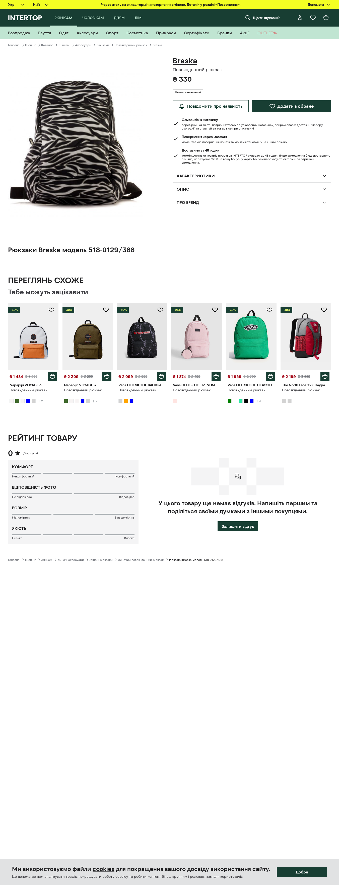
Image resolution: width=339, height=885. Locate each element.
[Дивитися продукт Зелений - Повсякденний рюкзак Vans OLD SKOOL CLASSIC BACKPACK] (251, 336)
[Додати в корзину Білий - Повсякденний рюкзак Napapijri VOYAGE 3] (52, 376)
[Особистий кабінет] (300, 18)
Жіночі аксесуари (71, 559)
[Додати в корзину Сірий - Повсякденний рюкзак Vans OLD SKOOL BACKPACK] (161, 376)
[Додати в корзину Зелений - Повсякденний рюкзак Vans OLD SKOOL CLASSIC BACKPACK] (270, 376)
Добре (302, 872)
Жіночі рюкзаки (100, 559)
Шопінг (30, 45)
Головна (14, 45)
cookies (103, 869)
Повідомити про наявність (215, 106)
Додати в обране (295, 106)
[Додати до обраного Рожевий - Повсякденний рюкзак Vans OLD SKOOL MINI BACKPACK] (215, 310)
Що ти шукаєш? (266, 18)
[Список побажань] (313, 18)
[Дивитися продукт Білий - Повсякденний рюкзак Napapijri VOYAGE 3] (33, 336)
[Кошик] (326, 18)
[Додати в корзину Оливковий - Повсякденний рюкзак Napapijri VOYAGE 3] (106, 376)
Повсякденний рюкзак (130, 45)
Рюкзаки (103, 45)
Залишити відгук (238, 526)
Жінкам (64, 45)
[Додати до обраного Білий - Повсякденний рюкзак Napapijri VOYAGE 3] (51, 310)
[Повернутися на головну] (25, 17)
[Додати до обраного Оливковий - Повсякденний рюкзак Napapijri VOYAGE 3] (106, 310)
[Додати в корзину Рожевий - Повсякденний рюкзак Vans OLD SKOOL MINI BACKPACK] (216, 376)
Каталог (47, 45)
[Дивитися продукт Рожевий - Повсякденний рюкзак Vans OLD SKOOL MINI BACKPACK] (196, 336)
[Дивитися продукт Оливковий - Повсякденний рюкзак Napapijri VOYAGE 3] (87, 336)
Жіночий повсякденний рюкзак (141, 559)
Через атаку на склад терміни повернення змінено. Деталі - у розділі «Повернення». (171, 4)
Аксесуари (83, 45)
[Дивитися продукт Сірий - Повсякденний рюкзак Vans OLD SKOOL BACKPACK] (142, 336)
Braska (157, 45)
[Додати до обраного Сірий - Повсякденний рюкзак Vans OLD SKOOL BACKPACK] (160, 310)
